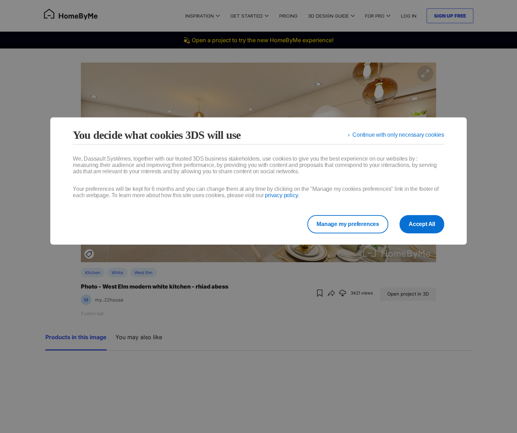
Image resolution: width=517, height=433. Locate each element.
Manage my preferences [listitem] (348, 224)
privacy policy (281, 195)
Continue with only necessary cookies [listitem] (398, 135)
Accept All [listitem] (422, 224)
